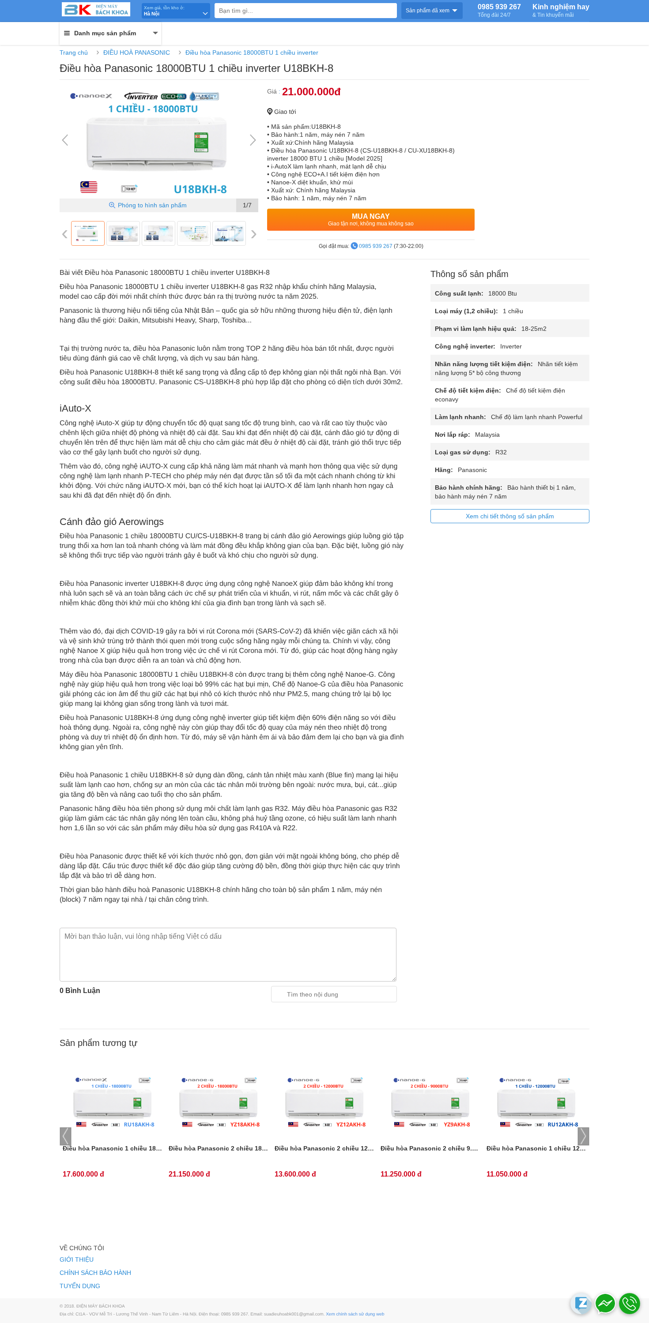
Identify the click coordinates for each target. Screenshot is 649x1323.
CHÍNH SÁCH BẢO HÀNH (95, 1272)
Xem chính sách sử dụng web (355, 1314)
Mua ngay (371, 220)
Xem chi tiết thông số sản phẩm (510, 516)
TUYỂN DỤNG (80, 1285)
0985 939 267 (499, 10)
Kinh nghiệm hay (560, 10)
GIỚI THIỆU (77, 1259)
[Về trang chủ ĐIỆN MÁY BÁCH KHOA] (99, 9)
